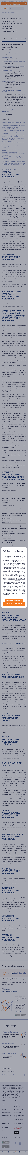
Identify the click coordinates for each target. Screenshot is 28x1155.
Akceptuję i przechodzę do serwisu (14, 604)
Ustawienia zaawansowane (14, 600)
